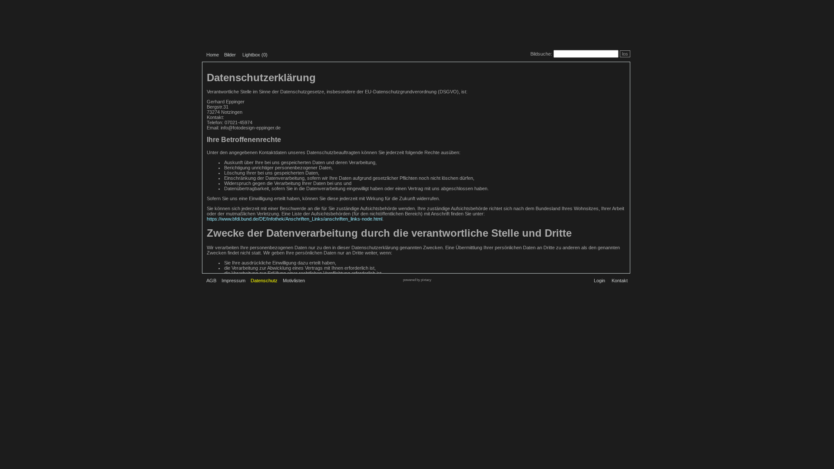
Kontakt (620, 280)
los (625, 53)
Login (599, 280)
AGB (211, 280)
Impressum (233, 280)
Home (212, 54)
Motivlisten (294, 280)
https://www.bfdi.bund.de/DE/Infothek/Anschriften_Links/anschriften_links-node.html (294, 218)
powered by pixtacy (417, 280)
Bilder (230, 54)
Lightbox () (255, 54)
